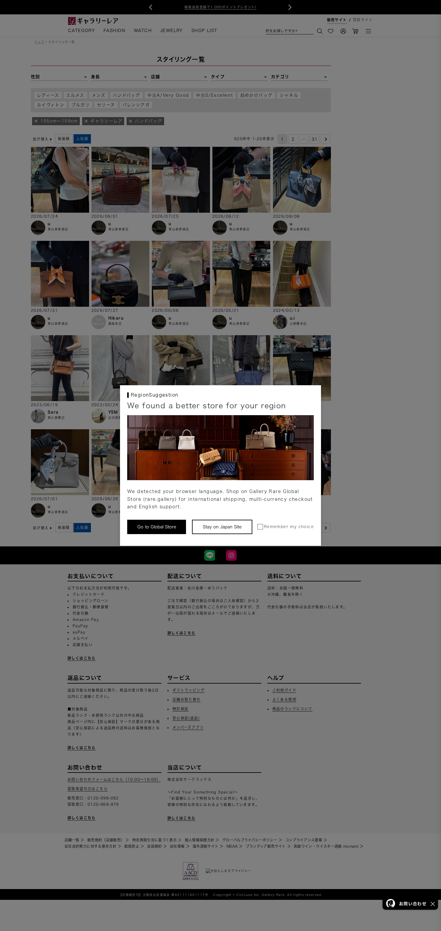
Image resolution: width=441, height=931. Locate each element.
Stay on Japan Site (222, 527)
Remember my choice (289, 527)
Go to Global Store (156, 527)
